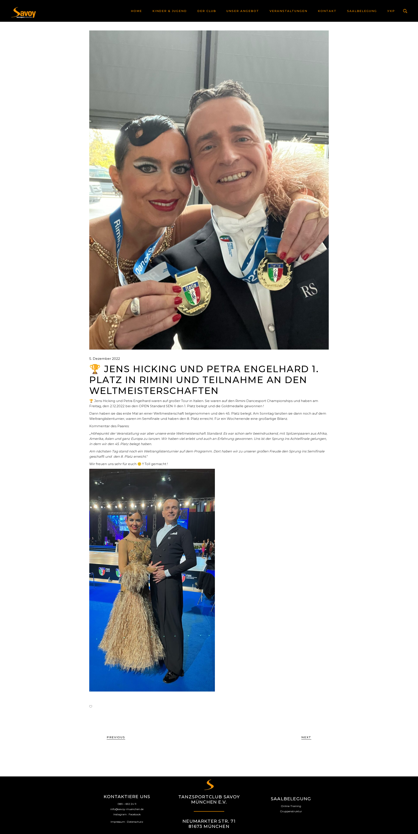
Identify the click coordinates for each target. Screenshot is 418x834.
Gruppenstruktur (291, 811)
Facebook (135, 814)
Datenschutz (135, 821)
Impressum (118, 821)
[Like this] (90, 706)
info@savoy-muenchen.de (126, 809)
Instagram (120, 814)
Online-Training (291, 806)
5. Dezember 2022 (104, 359)
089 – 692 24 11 (127, 804)
